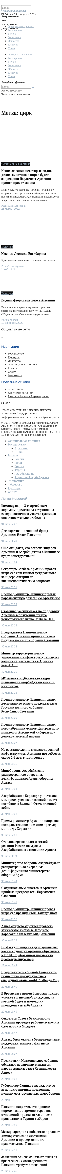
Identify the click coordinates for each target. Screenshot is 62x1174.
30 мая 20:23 (9, 625)
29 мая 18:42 (9, 965)
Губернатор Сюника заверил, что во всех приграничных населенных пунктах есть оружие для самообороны (30, 1089)
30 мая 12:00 (9, 835)
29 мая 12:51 (9, 1150)
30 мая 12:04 (9, 789)
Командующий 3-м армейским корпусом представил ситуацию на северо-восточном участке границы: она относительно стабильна (28, 512)
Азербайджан (24, 473)
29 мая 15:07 (9, 1053)
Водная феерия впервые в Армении (28, 300)
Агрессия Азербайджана (32, 477)
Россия (19, 459)
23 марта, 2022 (10, 208)
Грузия (19, 466)
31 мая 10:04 (9, 562)
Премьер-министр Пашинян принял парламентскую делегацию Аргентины (30, 596)
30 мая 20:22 (9, 646)
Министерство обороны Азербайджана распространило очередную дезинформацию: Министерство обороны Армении (30, 869)
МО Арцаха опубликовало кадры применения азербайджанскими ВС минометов (28, 682)
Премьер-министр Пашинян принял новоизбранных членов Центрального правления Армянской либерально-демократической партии (30, 730)
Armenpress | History (20, 392)
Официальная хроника (21, 54)
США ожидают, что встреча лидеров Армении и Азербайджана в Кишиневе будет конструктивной (30, 552)
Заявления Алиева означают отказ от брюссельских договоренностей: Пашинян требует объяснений (29, 1161)
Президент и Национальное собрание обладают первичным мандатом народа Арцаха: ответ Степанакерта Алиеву (30, 1066)
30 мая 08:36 (9, 919)
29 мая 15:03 (9, 1079)
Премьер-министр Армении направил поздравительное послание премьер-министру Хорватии (30, 825)
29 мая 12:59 (9, 1125)
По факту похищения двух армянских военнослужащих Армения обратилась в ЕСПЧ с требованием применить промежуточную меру (30, 953)
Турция (20, 470)
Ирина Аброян (9, 319)
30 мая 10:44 (9, 881)
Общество (13, 41)
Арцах (19, 452)
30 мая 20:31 (9, 587)
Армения (21, 448)
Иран (18, 463)
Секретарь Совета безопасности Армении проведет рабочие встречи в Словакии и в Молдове (30, 1022)
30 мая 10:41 (9, 902)
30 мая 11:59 (9, 856)
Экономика (14, 37)
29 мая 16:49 (9, 1011)
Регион (12, 33)
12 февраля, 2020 (12, 322)
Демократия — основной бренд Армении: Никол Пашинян (24, 533)
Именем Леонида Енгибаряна (23, 254)
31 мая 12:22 (9, 524)
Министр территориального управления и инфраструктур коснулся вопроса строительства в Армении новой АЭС (30, 659)
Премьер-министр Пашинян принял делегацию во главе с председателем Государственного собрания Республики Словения (29, 705)
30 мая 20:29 (9, 604)
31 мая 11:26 (9, 541)
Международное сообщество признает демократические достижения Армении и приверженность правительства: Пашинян (30, 1138)
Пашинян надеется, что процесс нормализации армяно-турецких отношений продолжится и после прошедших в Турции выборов (26, 1113)
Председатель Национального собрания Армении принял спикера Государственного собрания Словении (30, 636)
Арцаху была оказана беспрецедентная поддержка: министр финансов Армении (31, 1043)
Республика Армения (13, 205)
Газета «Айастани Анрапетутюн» (28, 396)
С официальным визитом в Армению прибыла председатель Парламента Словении (29, 892)
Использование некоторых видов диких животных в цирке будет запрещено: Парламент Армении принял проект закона (26, 177)
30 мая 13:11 (9, 763)
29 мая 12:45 (9, 1171)
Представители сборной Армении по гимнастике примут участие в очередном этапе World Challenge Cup (30, 976)
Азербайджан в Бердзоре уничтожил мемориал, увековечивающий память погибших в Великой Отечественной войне (29, 802)
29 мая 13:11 (9, 1100)
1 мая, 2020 (8, 269)
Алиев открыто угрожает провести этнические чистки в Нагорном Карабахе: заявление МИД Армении (28, 930)
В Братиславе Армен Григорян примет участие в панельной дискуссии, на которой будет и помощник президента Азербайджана (30, 999)
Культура (13, 44)
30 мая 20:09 (9, 717)
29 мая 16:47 (9, 1032)
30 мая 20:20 (9, 671)
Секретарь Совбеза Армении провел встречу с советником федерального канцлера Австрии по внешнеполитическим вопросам (28, 575)
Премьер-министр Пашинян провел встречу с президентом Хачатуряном (29, 911)
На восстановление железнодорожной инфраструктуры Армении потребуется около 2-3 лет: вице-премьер (31, 753)
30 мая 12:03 (9, 814)
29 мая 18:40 (9, 986)
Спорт (11, 48)
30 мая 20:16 (9, 692)
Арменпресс (16, 389)
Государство (15, 58)
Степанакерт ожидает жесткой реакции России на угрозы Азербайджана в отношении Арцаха (28, 846)
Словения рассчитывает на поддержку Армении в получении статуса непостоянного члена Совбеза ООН (30, 615)
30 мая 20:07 (9, 742)
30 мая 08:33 (9, 940)
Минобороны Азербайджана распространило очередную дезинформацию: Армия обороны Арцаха (27, 776)
